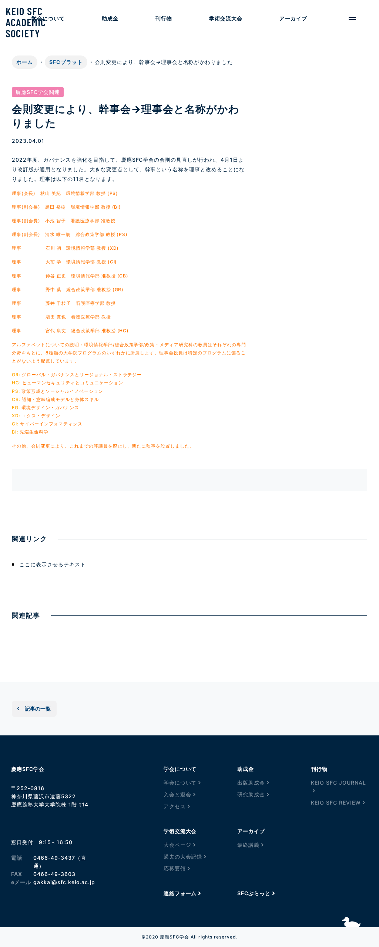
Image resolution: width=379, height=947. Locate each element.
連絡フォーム (180, 893)
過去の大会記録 (183, 856)
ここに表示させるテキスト (52, 564)
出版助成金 (251, 782)
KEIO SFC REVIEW (336, 802)
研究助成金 (251, 794)
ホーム (24, 62)
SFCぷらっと (254, 893)
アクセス (175, 806)
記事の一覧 (38, 708)
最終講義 (248, 845)
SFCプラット (66, 62)
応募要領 (175, 868)
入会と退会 (177, 794)
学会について (180, 782)
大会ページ (177, 845)
